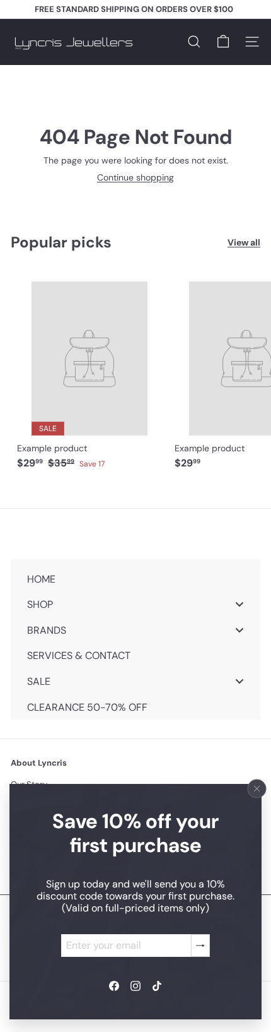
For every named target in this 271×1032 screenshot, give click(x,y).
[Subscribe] (200, 945)
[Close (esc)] (257, 789)
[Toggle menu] (239, 604)
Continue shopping (135, 177)
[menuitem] (135, 578)
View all (244, 242)
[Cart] (223, 41)
